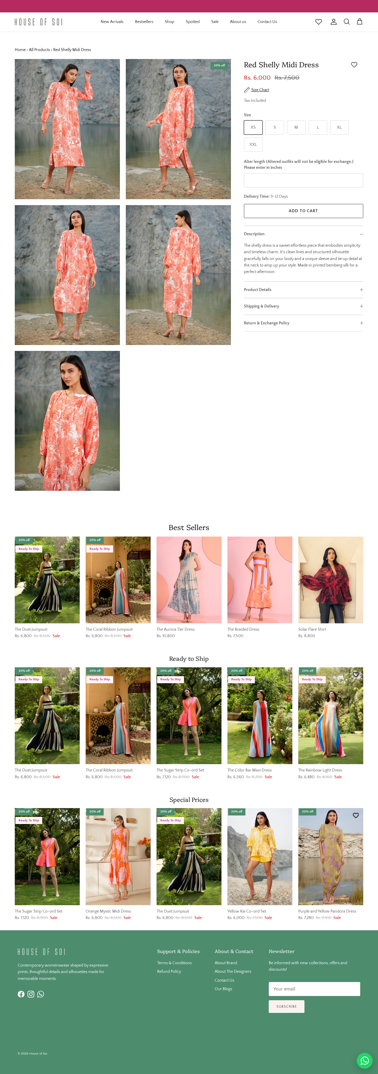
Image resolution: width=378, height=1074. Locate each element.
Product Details (257, 289)
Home (20, 50)
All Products (39, 50)
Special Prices (189, 799)
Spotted (193, 21)
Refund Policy (169, 971)
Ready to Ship (189, 658)
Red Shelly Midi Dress (72, 50)
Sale (215, 21)
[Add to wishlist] (354, 65)
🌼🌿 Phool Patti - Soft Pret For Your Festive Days (189, 6)
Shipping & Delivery (261, 306)
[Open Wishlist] (318, 22)
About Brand (226, 963)
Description (254, 234)
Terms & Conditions (174, 963)
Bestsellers (144, 21)
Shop (169, 21)
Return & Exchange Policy (266, 323)
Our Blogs (223, 989)
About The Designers (233, 971)
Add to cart (303, 211)
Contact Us (267, 21)
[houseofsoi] (38, 21)
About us (238, 21)
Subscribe (286, 1006)
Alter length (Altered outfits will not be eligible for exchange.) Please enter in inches (298, 164)
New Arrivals (112, 21)
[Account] (332, 21)
